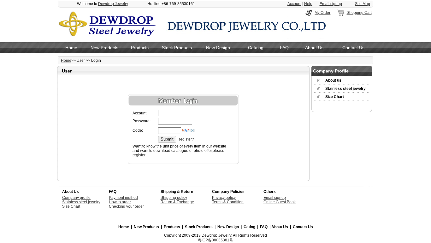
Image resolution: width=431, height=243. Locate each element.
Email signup (331, 4)
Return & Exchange (177, 202)
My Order (322, 12)
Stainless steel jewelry (345, 88)
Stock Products (177, 47)
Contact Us (353, 47)
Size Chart (334, 97)
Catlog (249, 227)
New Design (218, 47)
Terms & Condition (228, 202)
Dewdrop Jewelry (113, 4)
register (139, 155)
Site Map (362, 4)
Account (294, 4)
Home (71, 47)
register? (186, 139)
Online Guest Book (279, 202)
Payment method (123, 197)
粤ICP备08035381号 (215, 240)
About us (333, 80)
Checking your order (126, 206)
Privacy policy (224, 197)
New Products (104, 47)
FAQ (284, 47)
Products (140, 47)
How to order (120, 202)
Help (308, 4)
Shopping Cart (359, 12)
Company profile (76, 197)
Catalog (255, 47)
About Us (314, 47)
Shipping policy (174, 197)
